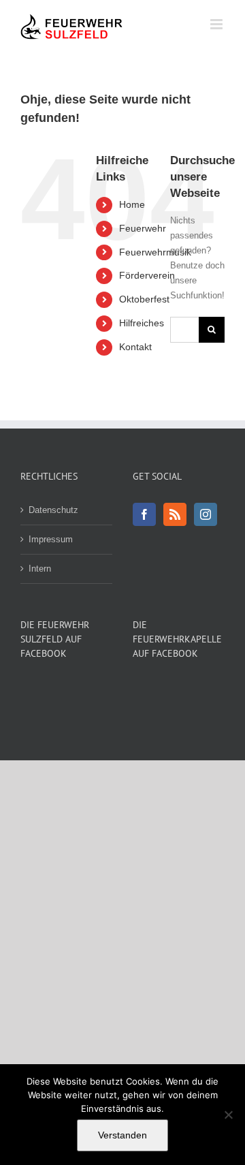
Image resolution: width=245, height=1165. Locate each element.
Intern (40, 568)
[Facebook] (144, 514)
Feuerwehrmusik (155, 252)
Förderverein (147, 275)
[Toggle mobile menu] (217, 24)
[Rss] (174, 514)
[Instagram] (205, 514)
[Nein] (228, 1114)
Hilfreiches (141, 322)
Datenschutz (53, 510)
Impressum (51, 539)
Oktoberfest (144, 299)
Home (132, 204)
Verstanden (122, 1135)
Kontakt (135, 346)
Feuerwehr (142, 228)
